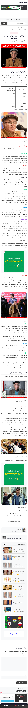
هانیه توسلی (16, 330)
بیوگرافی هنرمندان (20, 27)
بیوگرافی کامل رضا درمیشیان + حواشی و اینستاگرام (16, 460)
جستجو (4, 23)
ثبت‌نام (7, 701)
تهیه (6, 78)
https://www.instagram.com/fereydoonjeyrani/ (16, 376)
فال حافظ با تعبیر (14, 633)
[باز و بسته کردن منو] (17, 2)
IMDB (13, 107)
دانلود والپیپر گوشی (14, 635)
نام (26, 675)
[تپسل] (0, 703)
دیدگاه (25, 656)
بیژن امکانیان (18, 210)
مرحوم (8, 222)
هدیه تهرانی (4, 278)
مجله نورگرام (23, 2)
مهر (23, 510)
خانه (26, 27)
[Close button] (27, 693)
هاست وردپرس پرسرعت (13, 689)
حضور (22, 367)
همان (20, 510)
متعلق (16, 184)
